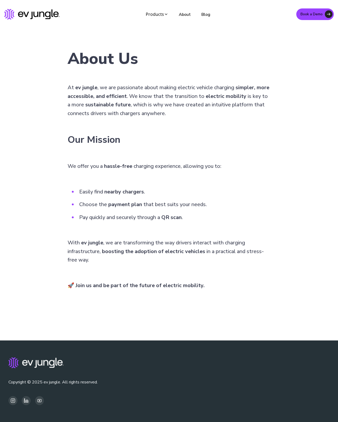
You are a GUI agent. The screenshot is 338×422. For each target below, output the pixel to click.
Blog (205, 14)
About (185, 14)
